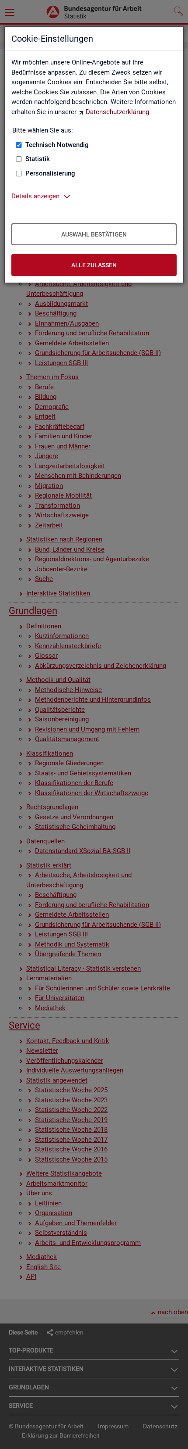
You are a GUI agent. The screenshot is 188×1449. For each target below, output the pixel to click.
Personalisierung (50, 173)
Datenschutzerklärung (117, 112)
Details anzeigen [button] (35, 196)
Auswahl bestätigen (94, 234)
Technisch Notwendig (57, 145)
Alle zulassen (94, 265)
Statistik (37, 159)
